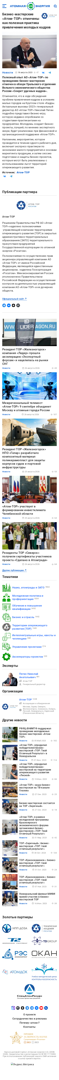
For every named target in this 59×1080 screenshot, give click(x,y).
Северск (42, 706)
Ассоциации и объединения (36, 703)
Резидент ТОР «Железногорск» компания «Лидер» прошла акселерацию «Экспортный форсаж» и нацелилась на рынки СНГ (25, 357)
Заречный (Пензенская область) (38, 712)
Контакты (29, 1026)
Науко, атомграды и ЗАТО (28, 587)
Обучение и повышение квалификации (27, 607)
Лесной (26, 711)
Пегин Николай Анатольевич (28, 675)
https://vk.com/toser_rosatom (9, 305)
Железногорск (30, 709)
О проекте (29, 1014)
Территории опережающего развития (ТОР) (29, 627)
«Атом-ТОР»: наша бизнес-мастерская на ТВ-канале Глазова (35, 787)
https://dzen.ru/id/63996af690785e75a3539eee (13, 305)
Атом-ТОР (23, 172)
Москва (26, 706)
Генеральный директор (34, 684)
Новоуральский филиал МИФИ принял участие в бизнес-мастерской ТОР (37, 896)
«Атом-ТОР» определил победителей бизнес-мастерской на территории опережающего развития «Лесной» (35, 770)
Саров (34, 706)
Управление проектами (27, 646)
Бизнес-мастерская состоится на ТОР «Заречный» (37, 804)
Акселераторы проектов (27, 656)
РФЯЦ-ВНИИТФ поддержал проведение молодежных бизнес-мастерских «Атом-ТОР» (35, 732)
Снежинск (43, 709)
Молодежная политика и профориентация (27, 597)
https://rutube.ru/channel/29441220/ (18, 305)
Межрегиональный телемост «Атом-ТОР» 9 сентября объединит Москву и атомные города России (26, 406)
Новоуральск (37, 711)
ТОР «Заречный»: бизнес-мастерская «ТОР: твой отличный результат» (34, 846)
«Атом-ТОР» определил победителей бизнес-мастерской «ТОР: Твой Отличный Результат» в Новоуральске (33, 751)
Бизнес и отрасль (23, 617)
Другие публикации (13, 570)
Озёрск (52, 709)
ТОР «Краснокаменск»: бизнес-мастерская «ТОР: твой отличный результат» (37, 863)
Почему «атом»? (30, 1022)
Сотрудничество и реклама (29, 1018)
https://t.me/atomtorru (4, 305)
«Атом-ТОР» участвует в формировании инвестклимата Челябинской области (24, 510)
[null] (43, 72)
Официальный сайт (13, 298)
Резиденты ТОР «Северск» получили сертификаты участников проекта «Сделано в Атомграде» (27, 556)
